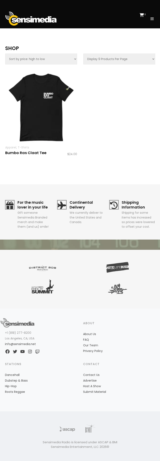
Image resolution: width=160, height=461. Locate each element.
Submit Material (94, 392)
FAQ (86, 340)
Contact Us (91, 375)
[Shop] (32, 18)
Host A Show (92, 386)
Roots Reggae (15, 392)
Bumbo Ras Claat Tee (25, 152)
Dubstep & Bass (16, 380)
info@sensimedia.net (20, 344)
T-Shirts (23, 147)
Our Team (90, 345)
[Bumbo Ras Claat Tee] (41, 107)
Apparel (10, 147)
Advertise (90, 380)
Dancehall (12, 375)
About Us (89, 334)
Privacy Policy (93, 351)
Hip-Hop (11, 386)
